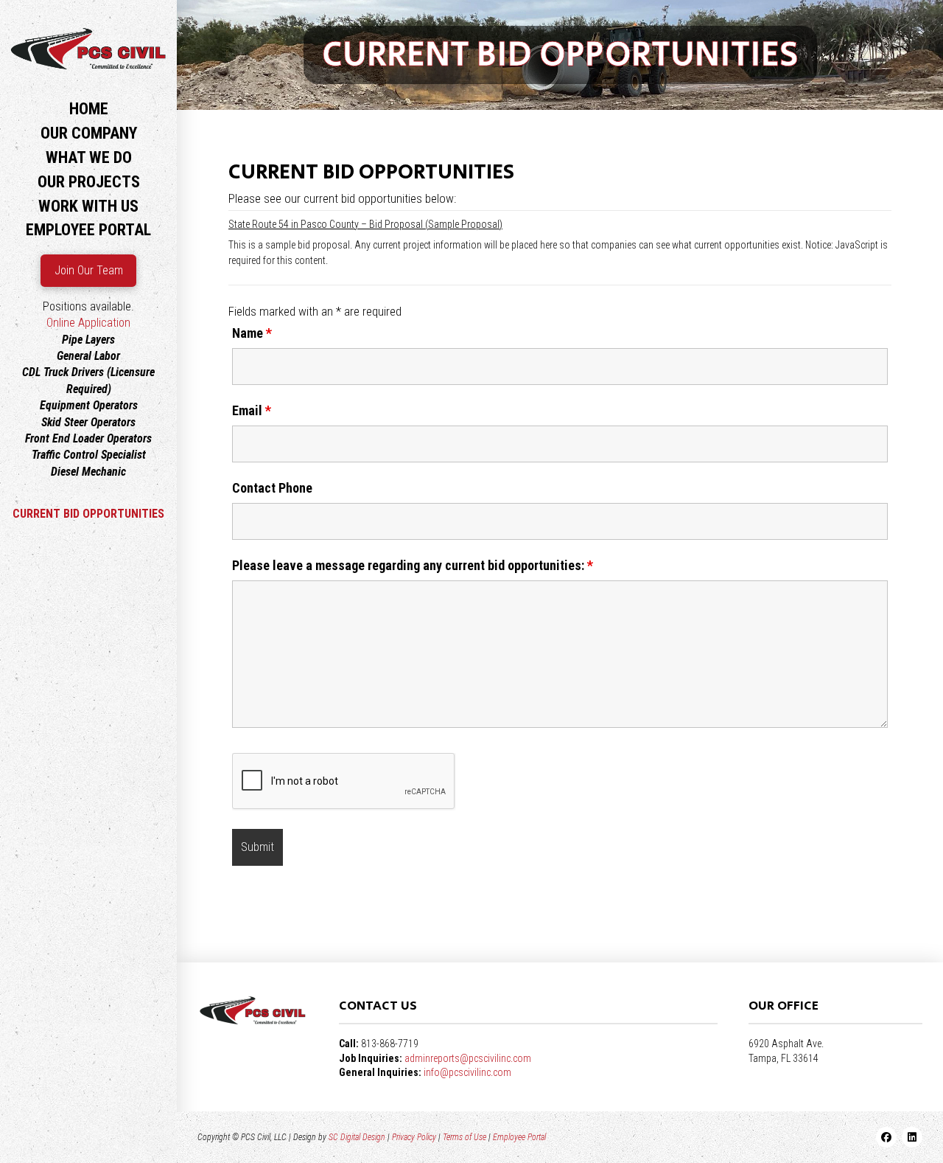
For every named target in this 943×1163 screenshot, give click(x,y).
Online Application (88, 323)
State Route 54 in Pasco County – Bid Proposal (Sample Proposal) (365, 224)
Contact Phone (272, 488)
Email (251, 410)
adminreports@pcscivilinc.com (467, 1058)
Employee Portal (519, 1137)
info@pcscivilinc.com (467, 1072)
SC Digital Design (357, 1137)
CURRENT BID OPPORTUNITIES (88, 514)
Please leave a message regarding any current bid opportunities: (412, 565)
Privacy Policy (414, 1137)
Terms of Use (464, 1137)
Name (252, 333)
